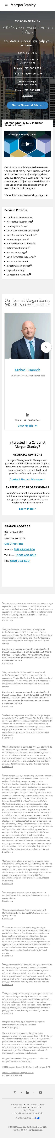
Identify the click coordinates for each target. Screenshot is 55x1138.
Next (46, 347)
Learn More (26, 508)
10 (31, 265)
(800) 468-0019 (33, 73)
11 (24, 269)
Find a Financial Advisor (28, 105)
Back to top (7, 620)
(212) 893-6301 (20, 560)
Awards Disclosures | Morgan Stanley (18, 1072)
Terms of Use (20, 1107)
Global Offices (27, 1110)
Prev (8, 347)
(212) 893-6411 (32, 90)
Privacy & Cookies (35, 1104)
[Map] (27, 576)
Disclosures (16, 1104)
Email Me (27, 95)
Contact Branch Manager (26, 479)
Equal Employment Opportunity (29, 1113)
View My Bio (25, 425)
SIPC (23, 1130)
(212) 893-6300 (32, 68)
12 (30, 274)
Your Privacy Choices (25, 1118)
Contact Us (36, 1107)
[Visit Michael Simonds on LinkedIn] (27, 415)
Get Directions (27, 62)
